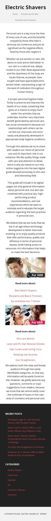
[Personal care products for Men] (25, 276)
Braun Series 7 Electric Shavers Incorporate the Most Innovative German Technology (26, 439)
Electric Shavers (25, 7)
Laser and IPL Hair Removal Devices (25, 343)
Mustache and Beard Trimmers (25, 295)
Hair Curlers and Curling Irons (25, 349)
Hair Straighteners (25, 360)
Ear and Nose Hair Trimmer (25, 301)
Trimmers (12, 494)
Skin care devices (25, 338)
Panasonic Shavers (16, 490)
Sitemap (43, 514)
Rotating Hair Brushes (25, 354)
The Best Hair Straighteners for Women (26, 447)
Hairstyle (12, 480)
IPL (9, 485)
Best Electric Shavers (26, 290)
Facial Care (13, 475)
